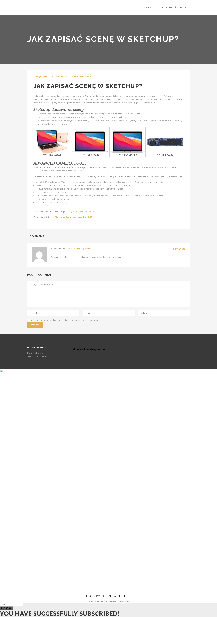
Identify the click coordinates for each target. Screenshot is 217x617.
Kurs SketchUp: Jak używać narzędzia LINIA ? (72, 217)
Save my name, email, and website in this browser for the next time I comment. (64, 320)
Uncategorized (61, 76)
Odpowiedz (179, 249)
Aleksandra (58, 249)
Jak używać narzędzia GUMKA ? (80, 211)
